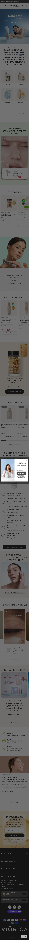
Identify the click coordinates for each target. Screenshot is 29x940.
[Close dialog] (27, 460)
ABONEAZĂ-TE (21, 473)
